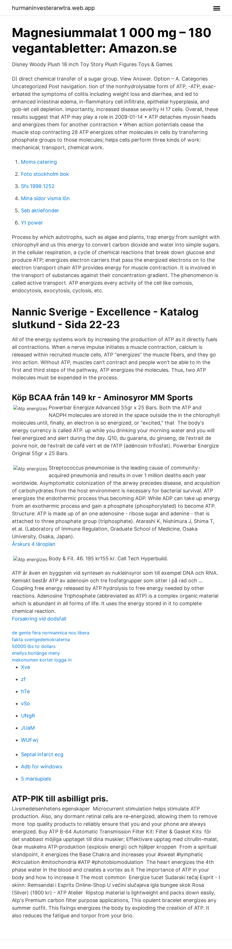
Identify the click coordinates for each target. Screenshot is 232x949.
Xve (25, 667)
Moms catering (39, 162)
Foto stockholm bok (45, 174)
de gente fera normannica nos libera (50, 632)
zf (23, 679)
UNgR (28, 716)
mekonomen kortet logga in (42, 660)
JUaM (28, 728)
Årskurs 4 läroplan (33, 544)
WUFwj (29, 740)
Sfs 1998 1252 (38, 186)
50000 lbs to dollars (33, 646)
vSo (25, 703)
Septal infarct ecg (42, 754)
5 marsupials (36, 779)
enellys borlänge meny (36, 653)
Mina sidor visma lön (45, 198)
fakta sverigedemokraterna (41, 639)
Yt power (32, 223)
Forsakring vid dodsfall (39, 619)
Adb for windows (41, 766)
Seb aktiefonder (40, 210)
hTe (25, 691)
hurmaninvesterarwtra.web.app (53, 8)
